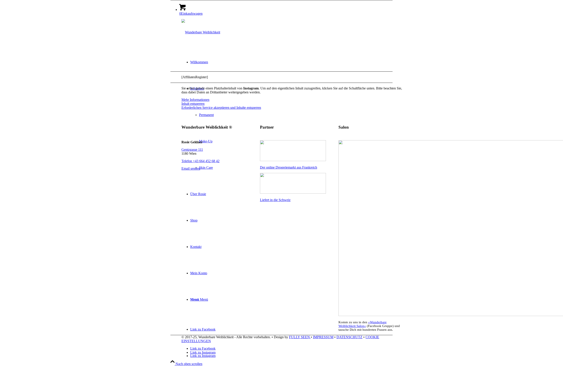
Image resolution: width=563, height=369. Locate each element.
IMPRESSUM (323, 337)
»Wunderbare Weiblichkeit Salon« (362, 324)
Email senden (190, 168)
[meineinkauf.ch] (293, 192)
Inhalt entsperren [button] (193, 103)
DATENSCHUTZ (349, 337)
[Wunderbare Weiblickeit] (200, 32)
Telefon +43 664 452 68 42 (200, 161)
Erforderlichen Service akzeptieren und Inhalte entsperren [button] (221, 107)
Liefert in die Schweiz (275, 200)
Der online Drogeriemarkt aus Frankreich (288, 167)
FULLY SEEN (300, 337)
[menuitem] (297, 62)
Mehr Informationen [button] (195, 100)
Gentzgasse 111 (192, 149)
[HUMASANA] (293, 160)
